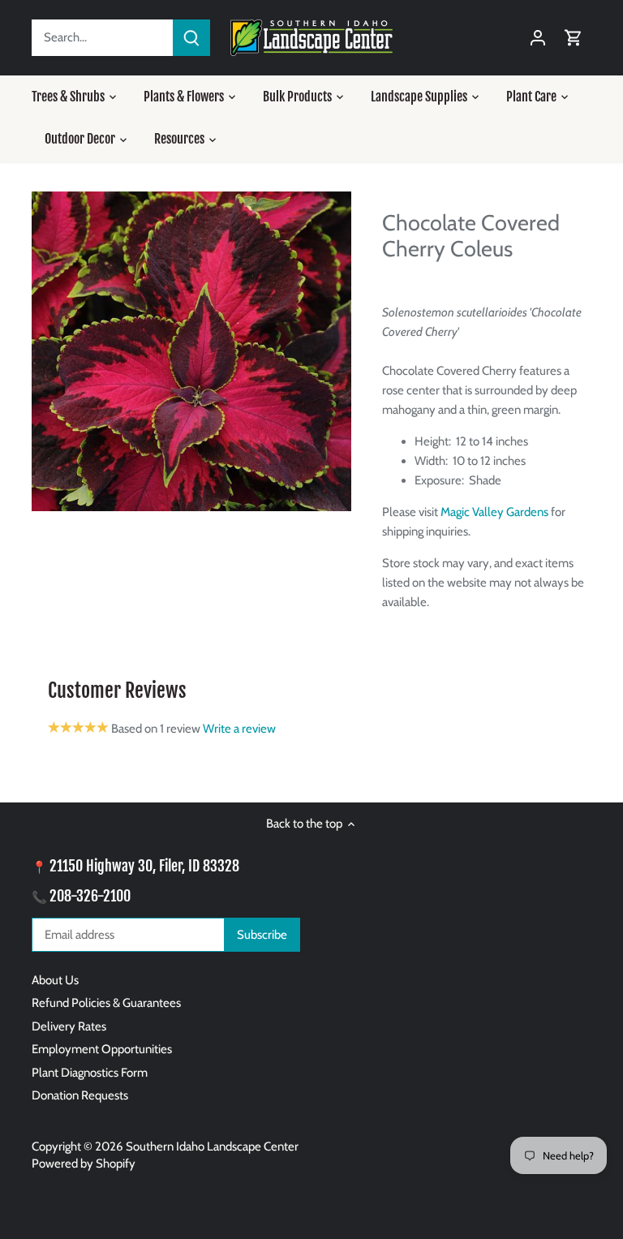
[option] (191, 351)
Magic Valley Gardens (494, 512)
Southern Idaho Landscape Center (212, 1146)
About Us (55, 980)
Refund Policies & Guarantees (106, 1003)
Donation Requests (80, 1095)
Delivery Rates (69, 1026)
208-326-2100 (90, 896)
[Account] (538, 37)
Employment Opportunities (102, 1049)
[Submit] (191, 37)
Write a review (239, 728)
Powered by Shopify (83, 1163)
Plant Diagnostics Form (90, 1072)
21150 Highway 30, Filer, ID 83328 (144, 866)
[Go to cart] (573, 37)
